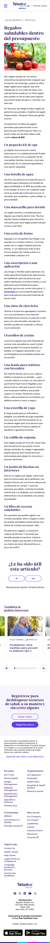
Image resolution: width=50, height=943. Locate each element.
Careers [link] (31, 827)
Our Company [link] (34, 816)
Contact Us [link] (9, 848)
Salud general (13, 20)
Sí (16, 578)
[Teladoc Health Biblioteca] (20, 5)
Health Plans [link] (33, 782)
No (33, 578)
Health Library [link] (11, 852)
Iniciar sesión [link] (41, 6)
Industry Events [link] (35, 830)
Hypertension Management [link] (10, 794)
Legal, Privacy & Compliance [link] (12, 860)
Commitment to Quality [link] (12, 821)
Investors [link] (32, 837)
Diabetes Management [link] (10, 789)
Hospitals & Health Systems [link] (36, 786)
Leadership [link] (32, 823)
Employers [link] (32, 778)
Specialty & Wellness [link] (9, 801)
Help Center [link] (10, 855)
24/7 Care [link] (9, 775)
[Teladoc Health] (25, 885)
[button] (5, 5)
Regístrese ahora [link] (25, 724)
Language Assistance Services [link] (9, 867)
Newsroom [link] (32, 834)
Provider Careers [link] (12, 826)
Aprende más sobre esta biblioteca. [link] (25, 756)
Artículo (29, 20)
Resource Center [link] (35, 791)
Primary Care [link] (10, 805)
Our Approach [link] (34, 775)
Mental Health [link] (11, 778)
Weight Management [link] (10, 783)
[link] (15, 893)
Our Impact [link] (33, 820)
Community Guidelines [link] (10, 874)
